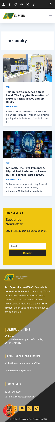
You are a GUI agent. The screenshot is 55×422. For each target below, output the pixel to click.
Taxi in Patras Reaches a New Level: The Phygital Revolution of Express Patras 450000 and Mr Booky (27, 97)
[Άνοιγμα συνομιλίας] (9, 411)
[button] (51, 4)
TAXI (8, 87)
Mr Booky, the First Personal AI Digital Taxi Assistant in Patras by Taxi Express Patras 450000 (26, 171)
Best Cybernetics (36, 419)
